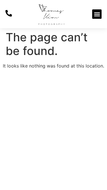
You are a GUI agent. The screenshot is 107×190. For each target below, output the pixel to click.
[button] (97, 14)
